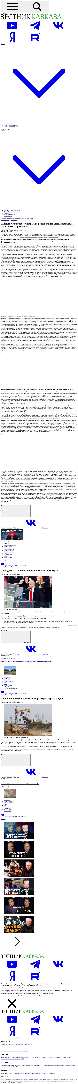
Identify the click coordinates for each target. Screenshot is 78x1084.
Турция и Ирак (7, 811)
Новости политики (9, 550)
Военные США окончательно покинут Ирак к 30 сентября (20, 784)
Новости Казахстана (9, 549)
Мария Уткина (4, 829)
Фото (19, 218)
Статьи (8, 129)
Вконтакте (45, 528)
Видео (22, 218)
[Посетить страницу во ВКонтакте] (58, 30)
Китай (5, 553)
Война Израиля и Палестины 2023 (13, 210)
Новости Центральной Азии (11, 126)
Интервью (14, 220)
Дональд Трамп (8, 557)
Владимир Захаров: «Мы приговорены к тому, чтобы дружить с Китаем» (39, 237)
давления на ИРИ (43, 874)
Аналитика (3, 129)
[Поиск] (37, 7)
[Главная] (31, 19)
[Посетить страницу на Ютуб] (12, 30)
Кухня (31, 218)
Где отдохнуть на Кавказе (10, 214)
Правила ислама (8, 216)
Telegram (16, 528)
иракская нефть (8, 809)
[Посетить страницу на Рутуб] (35, 42)
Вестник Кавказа (5, 220)
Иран (5, 682)
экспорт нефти (7, 808)
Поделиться (27, 516)
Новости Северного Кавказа (11, 125)
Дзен (3, 528)
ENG (4, 13)
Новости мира (7, 678)
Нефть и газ (7, 213)
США (5, 684)
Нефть (5, 804)
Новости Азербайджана (10, 545)
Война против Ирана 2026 (10, 688)
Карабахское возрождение (7, 218)
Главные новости (8, 124)
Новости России (8, 547)
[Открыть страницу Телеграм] (35, 30)
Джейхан (6, 806)
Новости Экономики (9, 552)
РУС (2, 13)
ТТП (5, 560)
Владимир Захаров (8, 558)
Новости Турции (8, 801)
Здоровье (27, 218)
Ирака (6, 742)
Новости (9, 528)
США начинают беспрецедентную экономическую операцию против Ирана (26, 661)
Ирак (5, 805)
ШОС (5, 556)
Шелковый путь (8, 554)
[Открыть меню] (13, 7)
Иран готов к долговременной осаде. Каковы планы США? (20, 1082)
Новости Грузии (8, 546)
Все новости (14, 567)
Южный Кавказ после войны (11, 212)
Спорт (16, 218)
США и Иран (7, 686)
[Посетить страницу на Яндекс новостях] (12, 42)
